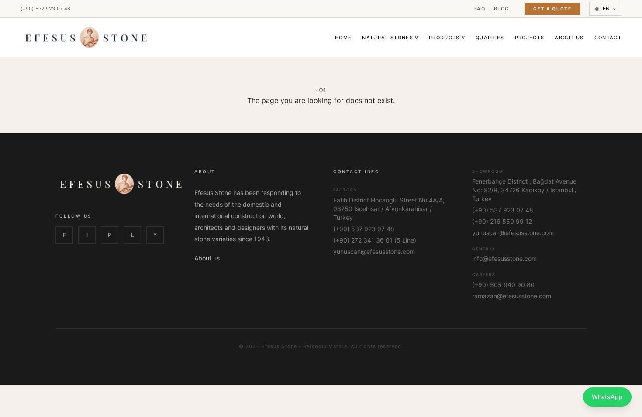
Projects (530, 37)
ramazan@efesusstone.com (511, 296)
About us (207, 258)
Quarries (490, 37)
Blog (501, 9)
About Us (569, 37)
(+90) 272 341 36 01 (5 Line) (374, 240)
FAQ (479, 9)
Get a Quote (552, 8)
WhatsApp (607, 396)
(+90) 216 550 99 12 (502, 221)
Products (447, 37)
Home (343, 37)
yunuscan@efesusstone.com (374, 251)
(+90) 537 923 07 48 (45, 9)
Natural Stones (390, 37)
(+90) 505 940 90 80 (503, 284)
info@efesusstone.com (504, 258)
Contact (607, 37)
